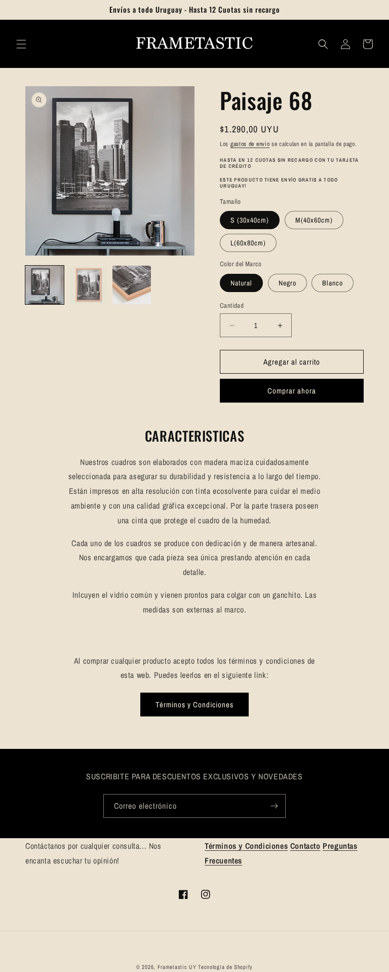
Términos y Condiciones (194, 704)
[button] (21, 44)
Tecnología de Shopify (225, 966)
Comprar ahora (291, 390)
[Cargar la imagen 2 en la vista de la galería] (88, 285)
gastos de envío (250, 144)
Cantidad (232, 305)
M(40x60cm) (314, 220)
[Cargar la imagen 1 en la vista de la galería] (44, 285)
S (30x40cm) (249, 220)
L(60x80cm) (248, 242)
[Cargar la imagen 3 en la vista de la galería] (131, 285)
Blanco (332, 282)
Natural (241, 282)
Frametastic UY (177, 966)
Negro (287, 282)
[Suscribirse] (274, 806)
